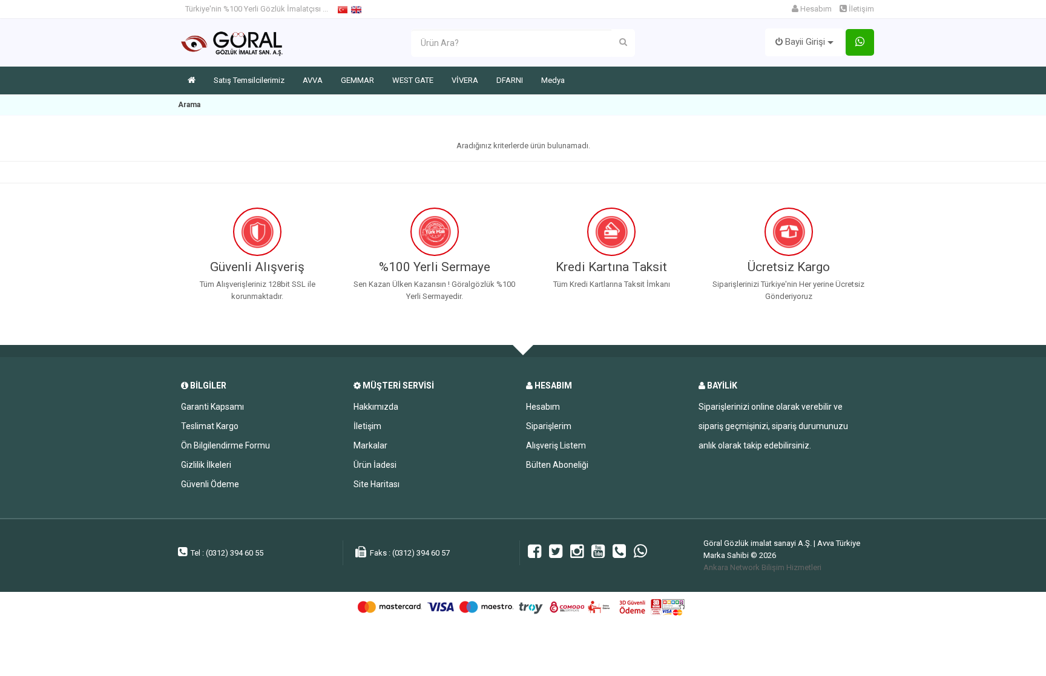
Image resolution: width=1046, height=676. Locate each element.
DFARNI (509, 80)
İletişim (367, 426)
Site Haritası (377, 484)
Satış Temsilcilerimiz (249, 80)
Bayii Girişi (805, 41)
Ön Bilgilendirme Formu (225, 445)
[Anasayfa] (192, 80)
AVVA (313, 80)
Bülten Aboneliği (557, 465)
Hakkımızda (376, 407)
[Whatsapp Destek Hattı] (860, 42)
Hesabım (815, 8)
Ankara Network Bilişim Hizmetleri (762, 567)
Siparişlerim (548, 426)
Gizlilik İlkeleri (206, 465)
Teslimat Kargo (209, 426)
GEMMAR (357, 80)
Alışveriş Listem (556, 445)
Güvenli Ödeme (210, 484)
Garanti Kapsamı (212, 407)
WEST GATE (412, 80)
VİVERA (465, 80)
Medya (553, 80)
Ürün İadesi (375, 465)
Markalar (370, 445)
